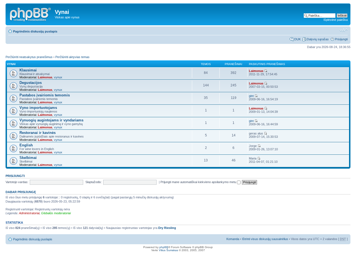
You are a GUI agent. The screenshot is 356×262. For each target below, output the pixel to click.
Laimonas (45, 77)
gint (251, 96)
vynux (58, 77)
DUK (297, 39)
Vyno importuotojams (38, 108)
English (26, 145)
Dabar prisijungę (21, 192)
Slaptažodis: (93, 182)
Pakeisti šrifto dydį (344, 30)
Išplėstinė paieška (335, 19)
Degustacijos (30, 83)
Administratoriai (29, 213)
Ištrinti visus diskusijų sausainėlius (265, 239)
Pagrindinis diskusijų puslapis (35, 31)
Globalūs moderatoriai (56, 213)
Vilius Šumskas (168, 250)
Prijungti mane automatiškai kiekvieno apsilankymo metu (198, 182)
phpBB (163, 247)
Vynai (11, 64)
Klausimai (28, 70)
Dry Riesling (167, 227)
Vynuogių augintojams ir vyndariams (51, 120)
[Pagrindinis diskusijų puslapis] (31, 14)
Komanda (232, 239)
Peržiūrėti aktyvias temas (72, 57)
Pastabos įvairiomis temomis (44, 95)
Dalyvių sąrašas (318, 39)
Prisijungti (341, 39)
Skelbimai (28, 158)
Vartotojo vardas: (17, 182)
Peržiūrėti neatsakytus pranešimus (29, 57)
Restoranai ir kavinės (37, 133)
